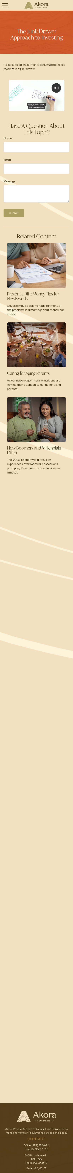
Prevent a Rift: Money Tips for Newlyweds (33, 296)
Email (7, 160)
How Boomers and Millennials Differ (34, 450)
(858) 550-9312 (41, 1145)
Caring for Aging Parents (28, 373)
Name (8, 138)
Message (9, 181)
